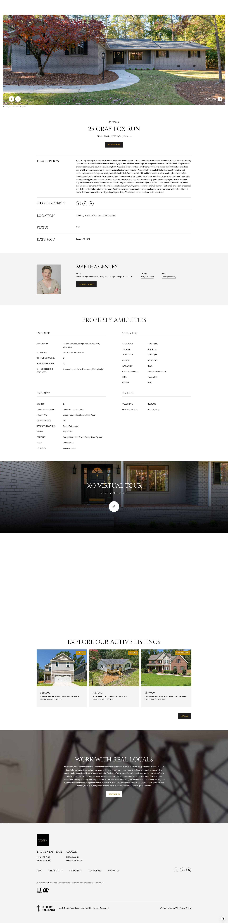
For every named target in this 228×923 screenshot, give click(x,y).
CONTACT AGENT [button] (86, 284)
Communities (75, 871)
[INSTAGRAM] (182, 870)
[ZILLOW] (188, 870)
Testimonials (95, 871)
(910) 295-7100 (147, 276)
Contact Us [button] (114, 794)
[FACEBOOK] (176, 870)
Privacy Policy (184, 908)
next (18, 99)
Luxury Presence (101, 908)
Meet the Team (55, 871)
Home (39, 871)
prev (11, 99)
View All (184, 716)
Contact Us (113, 871)
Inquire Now (114, 144)
